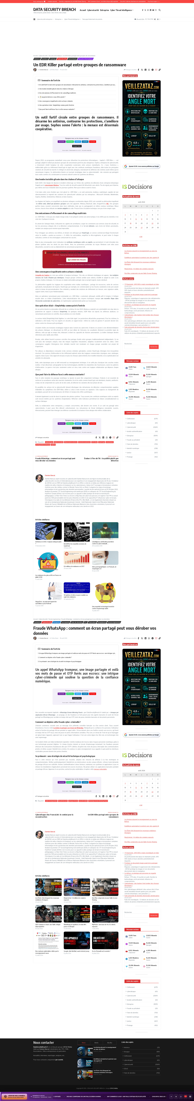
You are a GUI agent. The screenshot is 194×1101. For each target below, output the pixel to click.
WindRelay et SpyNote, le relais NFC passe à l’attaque (135, 1096)
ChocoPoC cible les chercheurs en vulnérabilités (93, 1096)
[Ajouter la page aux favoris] (181, 1096)
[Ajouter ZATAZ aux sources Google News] (190, 1096)
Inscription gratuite (97, 566)
